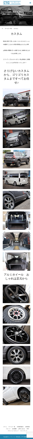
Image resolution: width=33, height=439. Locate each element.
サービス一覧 (12, 426)
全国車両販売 (20, 426)
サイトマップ (23, 430)
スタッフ (8, 428)
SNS (28, 428)
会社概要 (14, 428)
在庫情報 (27, 426)
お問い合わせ (21, 428)
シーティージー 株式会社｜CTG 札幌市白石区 (16, 412)
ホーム (5, 426)
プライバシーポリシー (13, 430)
